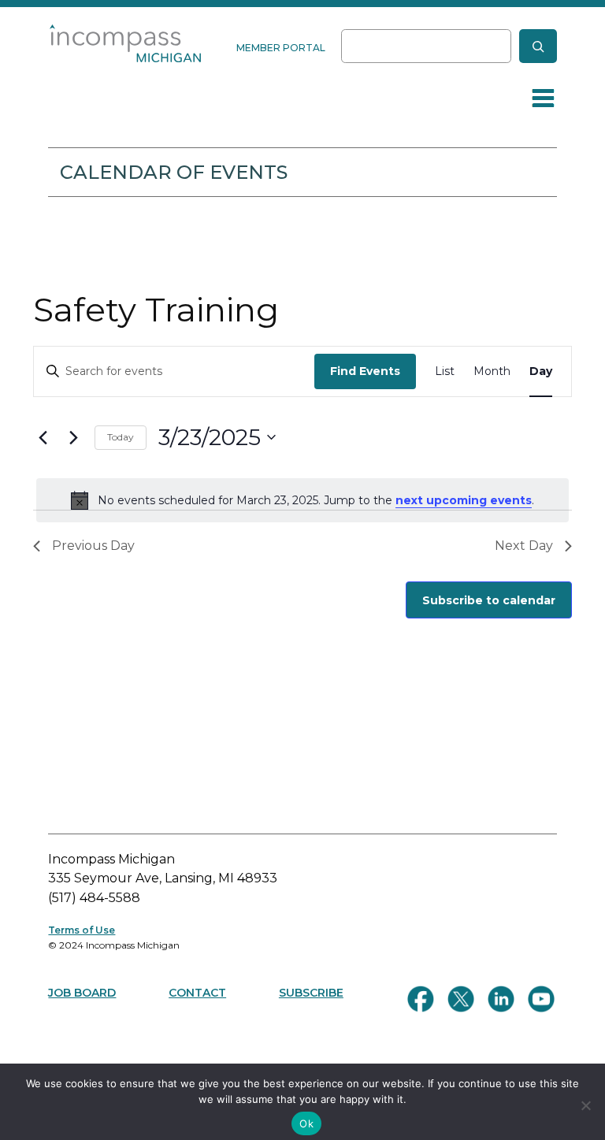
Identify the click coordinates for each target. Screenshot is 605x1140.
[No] (585, 1105)
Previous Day (93, 545)
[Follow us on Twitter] (461, 999)
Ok (306, 1123)
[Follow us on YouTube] (541, 999)
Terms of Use (81, 930)
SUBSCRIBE (311, 993)
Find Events (365, 371)
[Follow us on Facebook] (420, 999)
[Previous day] (42, 437)
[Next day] (73, 437)
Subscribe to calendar (488, 600)
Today (120, 437)
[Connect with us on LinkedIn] (501, 999)
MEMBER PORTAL (280, 48)
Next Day (524, 545)
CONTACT (197, 993)
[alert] (302, 500)
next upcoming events (463, 500)
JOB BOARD (82, 993)
